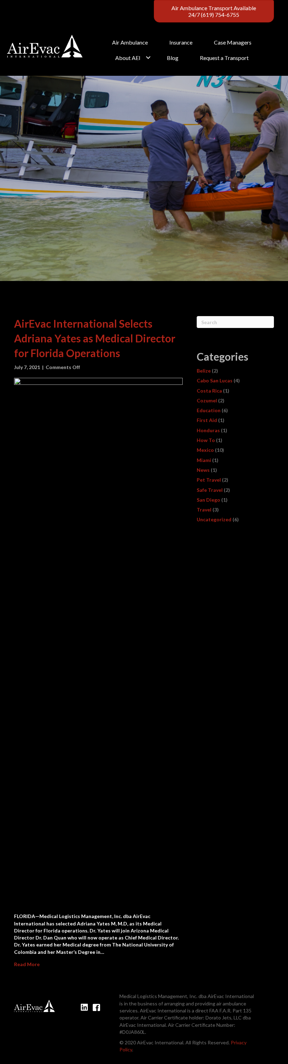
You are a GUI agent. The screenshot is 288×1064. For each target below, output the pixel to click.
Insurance (180, 42)
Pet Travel (209, 480)
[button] (148, 57)
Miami (204, 460)
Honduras (208, 430)
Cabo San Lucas (215, 380)
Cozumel (207, 400)
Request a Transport (224, 57)
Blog (172, 57)
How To (206, 440)
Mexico (205, 450)
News (203, 470)
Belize (204, 371)
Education (209, 410)
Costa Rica (209, 391)
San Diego (208, 500)
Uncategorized (214, 519)
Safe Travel (210, 490)
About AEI (127, 57)
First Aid (207, 420)
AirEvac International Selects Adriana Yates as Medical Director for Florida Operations (94, 338)
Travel (204, 510)
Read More (27, 964)
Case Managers (232, 42)
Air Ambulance (130, 42)
